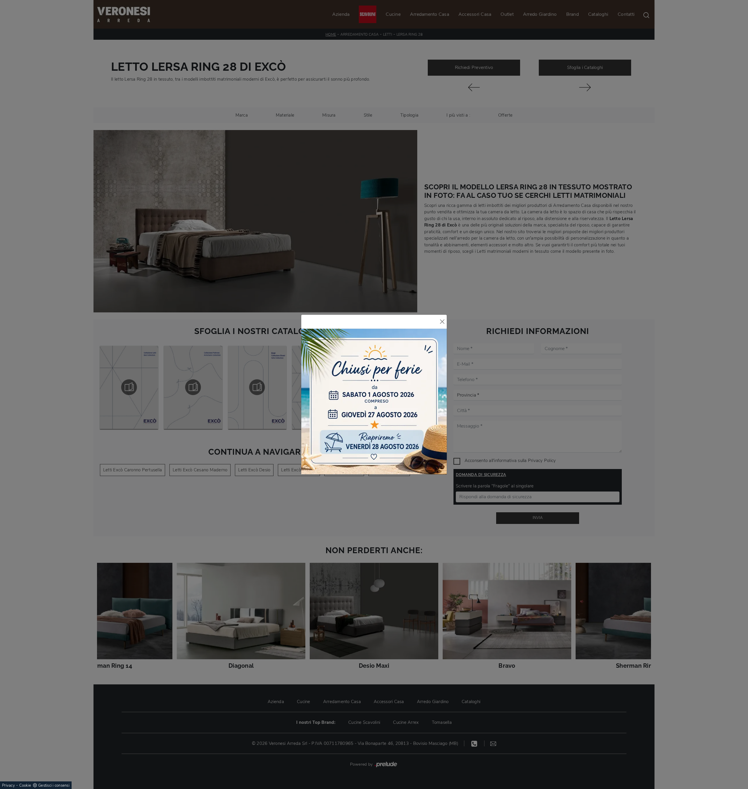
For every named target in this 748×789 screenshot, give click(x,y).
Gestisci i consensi (54, 785)
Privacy (8, 785)
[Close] (442, 321)
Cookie (25, 785)
